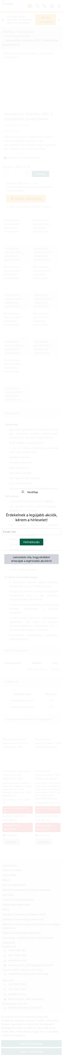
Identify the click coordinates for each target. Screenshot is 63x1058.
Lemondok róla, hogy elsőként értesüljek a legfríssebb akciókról (31, 559)
